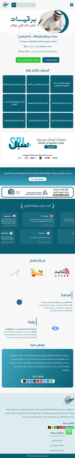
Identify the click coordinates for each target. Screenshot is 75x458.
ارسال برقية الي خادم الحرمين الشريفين (61, 84)
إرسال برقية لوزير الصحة (14, 120)
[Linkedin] (31, 381)
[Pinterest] (38, 381)
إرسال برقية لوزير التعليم (38, 103)
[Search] (13, 5)
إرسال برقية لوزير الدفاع (61, 103)
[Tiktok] (27, 381)
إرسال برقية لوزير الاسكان (61, 120)
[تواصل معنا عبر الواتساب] (69, 434)
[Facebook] (48, 381)
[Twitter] (44, 381)
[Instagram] (34, 381)
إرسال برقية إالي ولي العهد (38, 84)
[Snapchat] (52, 427)
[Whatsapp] (51, 381)
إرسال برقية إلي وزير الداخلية (14, 84)
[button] (71, 4)
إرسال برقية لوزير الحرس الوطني (14, 103)
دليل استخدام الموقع (57, 450)
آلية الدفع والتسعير (56, 445)
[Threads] (24, 381)
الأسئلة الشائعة (57, 440)
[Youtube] (41, 381)
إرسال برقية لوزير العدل (38, 120)
